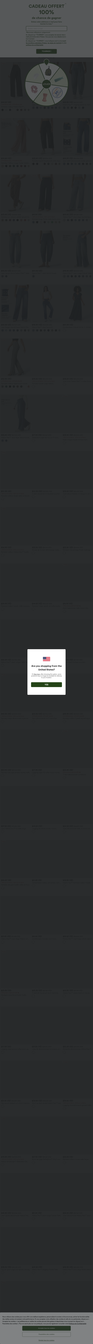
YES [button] (46, 684)
